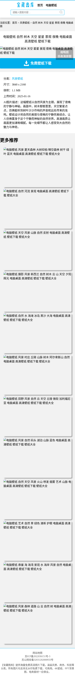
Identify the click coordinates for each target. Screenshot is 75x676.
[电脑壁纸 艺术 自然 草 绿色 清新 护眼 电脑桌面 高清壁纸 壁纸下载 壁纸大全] (37, 527)
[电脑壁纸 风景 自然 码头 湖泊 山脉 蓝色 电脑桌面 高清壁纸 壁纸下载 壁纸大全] (37, 444)
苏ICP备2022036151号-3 (37, 656)
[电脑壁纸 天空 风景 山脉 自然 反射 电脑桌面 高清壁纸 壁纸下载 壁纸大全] (37, 236)
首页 (40, 5)
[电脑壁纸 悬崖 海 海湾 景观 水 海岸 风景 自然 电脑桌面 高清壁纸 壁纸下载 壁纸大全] (37, 569)
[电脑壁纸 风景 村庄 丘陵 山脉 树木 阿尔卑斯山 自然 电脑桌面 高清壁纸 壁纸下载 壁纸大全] (37, 361)
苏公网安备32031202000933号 (37, 660)
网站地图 (37, 653)
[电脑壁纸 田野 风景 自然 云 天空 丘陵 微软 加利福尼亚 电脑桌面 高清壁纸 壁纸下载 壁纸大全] (37, 402)
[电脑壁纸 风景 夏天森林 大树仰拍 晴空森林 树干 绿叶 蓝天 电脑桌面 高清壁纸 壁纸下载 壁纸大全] (37, 153)
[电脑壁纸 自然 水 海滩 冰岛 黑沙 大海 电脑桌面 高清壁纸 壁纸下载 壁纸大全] (37, 319)
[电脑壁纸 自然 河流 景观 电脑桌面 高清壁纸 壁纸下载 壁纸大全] (37, 195)
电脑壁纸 (51, 5)
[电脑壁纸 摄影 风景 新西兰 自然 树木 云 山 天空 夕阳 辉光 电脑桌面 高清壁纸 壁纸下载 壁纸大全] (37, 278)
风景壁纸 (25, 22)
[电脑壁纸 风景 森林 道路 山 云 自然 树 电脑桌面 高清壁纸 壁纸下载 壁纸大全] (37, 610)
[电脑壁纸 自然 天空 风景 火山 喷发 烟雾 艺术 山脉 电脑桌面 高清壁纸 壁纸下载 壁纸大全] (37, 486)
